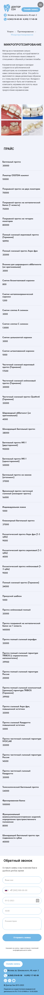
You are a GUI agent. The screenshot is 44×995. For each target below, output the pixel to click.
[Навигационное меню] (40, 5)
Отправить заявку (22, 937)
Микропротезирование (22, 34)
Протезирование (25, 31)
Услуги (10, 31)
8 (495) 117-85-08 (30, 19)
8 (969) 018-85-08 (14, 19)
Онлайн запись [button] (31, 9)
